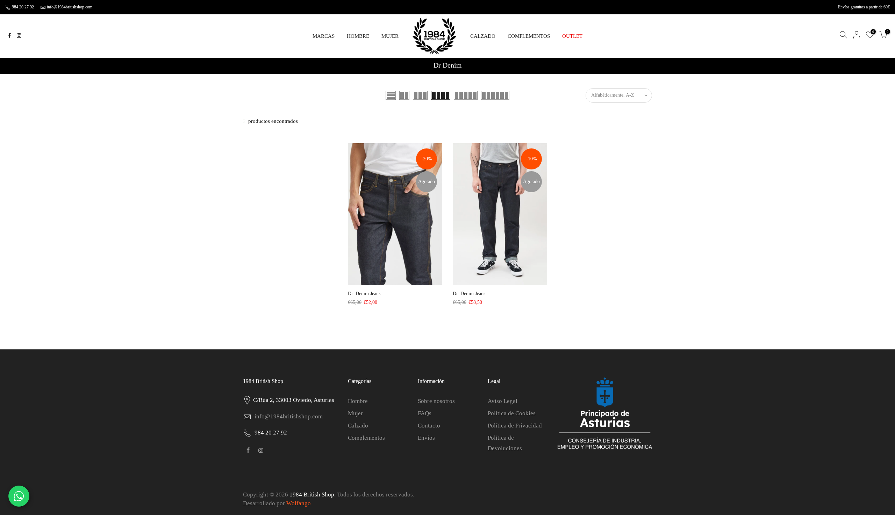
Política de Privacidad (515, 425)
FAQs (424, 413)
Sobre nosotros (436, 401)
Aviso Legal (502, 401)
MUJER (390, 36)
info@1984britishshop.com (69, 7)
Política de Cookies (512, 413)
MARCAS (324, 36)
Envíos (426, 437)
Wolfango (298, 503)
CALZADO (482, 36)
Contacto (429, 425)
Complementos (366, 437)
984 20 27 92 (22, 7)
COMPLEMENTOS (529, 36)
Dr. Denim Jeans (364, 293)
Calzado (358, 425)
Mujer (355, 413)
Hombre (358, 401)
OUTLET (572, 36)
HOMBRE (358, 36)
